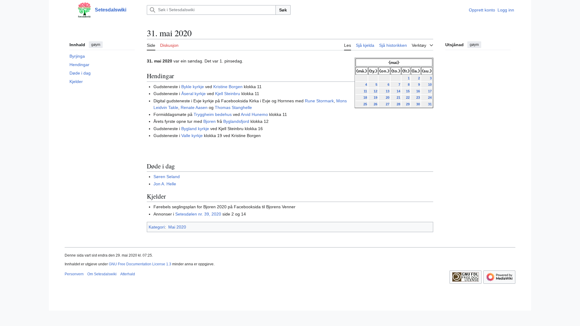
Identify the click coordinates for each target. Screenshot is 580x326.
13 (387, 91)
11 (365, 91)
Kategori (157, 227)
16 (418, 91)
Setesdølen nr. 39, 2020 (198, 214)
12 (375, 91)
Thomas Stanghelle (233, 107)
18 (365, 97)
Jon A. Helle (164, 183)
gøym (95, 45)
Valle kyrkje (192, 135)
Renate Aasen (194, 107)
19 (375, 97)
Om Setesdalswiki (102, 274)
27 (387, 104)
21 (398, 97)
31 (430, 104)
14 (398, 91)
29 (408, 104)
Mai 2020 (177, 227)
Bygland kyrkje (195, 128)
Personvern (74, 274)
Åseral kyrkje (193, 93)
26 (375, 104)
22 (408, 97)
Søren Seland (166, 176)
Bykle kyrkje (192, 86)
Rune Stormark (319, 100)
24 (430, 97)
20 (387, 97)
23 (418, 97)
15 (408, 91)
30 (418, 104)
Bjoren (209, 121)
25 (365, 104)
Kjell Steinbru (227, 93)
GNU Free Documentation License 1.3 (140, 264)
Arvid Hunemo (254, 114)
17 (430, 91)
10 (430, 84)
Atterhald (127, 274)
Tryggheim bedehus (213, 114)
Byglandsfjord (236, 121)
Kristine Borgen (228, 86)
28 (398, 104)
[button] (67, 10)
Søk (283, 10)
